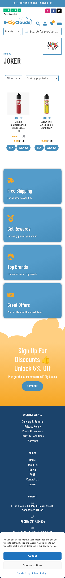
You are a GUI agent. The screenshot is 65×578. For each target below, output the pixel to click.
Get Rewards (19, 228)
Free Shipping (19, 190)
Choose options (32, 565)
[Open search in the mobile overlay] (42, 31)
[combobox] (12, 31)
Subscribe (32, 386)
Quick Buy (23, 147)
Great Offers (18, 305)
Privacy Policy (39, 573)
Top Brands (17, 267)
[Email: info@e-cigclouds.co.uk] (32, 528)
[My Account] (45, 24)
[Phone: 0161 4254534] (32, 516)
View (11, 147)
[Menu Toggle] (59, 23)
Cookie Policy (24, 573)
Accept (32, 555)
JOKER (19, 117)
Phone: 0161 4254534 (32, 521)
